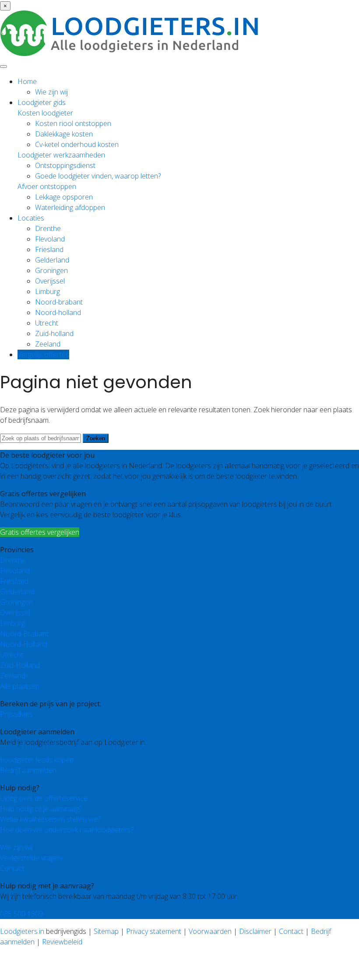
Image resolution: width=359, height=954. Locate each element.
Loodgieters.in (22, 931)
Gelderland (52, 260)
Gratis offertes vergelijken (39, 532)
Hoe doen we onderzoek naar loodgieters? (67, 830)
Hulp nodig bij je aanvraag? (41, 809)
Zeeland (47, 344)
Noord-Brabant (24, 633)
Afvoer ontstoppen (47, 186)
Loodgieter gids (42, 102)
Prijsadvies (16, 714)
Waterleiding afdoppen (70, 207)
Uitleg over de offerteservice (44, 798)
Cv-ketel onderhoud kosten (77, 144)
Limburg (47, 291)
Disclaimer (255, 931)
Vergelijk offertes (43, 354)
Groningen (51, 270)
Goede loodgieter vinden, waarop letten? (98, 176)
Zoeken (95, 438)
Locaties (31, 218)
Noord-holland (58, 312)
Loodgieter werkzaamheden (61, 155)
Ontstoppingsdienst (65, 165)
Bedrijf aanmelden (28, 770)
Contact (12, 868)
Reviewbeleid (62, 942)
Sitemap (106, 931)
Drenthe (48, 228)
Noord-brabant (59, 302)
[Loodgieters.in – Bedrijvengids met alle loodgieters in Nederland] (131, 53)
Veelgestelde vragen (31, 858)
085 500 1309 (21, 914)
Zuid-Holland (20, 665)
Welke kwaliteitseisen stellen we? (50, 819)
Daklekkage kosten (64, 134)
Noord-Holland (23, 644)
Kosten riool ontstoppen (73, 123)
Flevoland (50, 239)
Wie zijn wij (51, 92)
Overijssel (50, 281)
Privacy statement (153, 931)
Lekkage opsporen (64, 197)
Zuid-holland (54, 333)
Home (27, 81)
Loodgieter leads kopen (37, 760)
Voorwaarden (210, 931)
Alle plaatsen (19, 686)
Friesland (49, 249)
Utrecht (46, 323)
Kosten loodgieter (45, 113)
